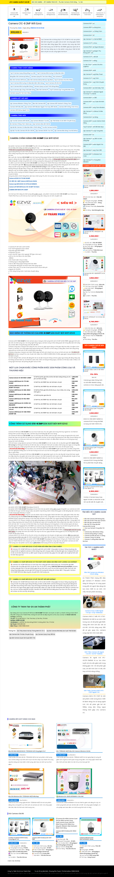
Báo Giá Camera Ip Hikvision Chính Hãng (94, 573)
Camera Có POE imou (90, 43)
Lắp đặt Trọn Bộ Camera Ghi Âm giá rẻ (22, 130)
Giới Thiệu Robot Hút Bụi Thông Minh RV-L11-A (31, 631)
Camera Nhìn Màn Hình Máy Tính (93, 88)
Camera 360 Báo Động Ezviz (92, 27)
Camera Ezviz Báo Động (90, 117)
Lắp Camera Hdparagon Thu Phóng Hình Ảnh (92, 52)
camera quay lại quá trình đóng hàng (46, 86)
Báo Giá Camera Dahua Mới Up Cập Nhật (40, 80)
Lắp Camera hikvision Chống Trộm (20, 103)
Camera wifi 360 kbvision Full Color (92, 155)
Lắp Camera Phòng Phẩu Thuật (93, 74)
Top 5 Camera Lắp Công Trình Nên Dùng (22, 90)
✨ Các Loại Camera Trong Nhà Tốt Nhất (93, 529)
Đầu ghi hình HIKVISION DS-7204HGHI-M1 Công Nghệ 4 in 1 (27, 751)
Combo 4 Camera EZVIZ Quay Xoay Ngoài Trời (93, 487)
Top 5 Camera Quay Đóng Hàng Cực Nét (22, 73)
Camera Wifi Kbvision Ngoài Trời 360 (93, 145)
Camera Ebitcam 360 (90, 98)
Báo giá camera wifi (39, 103)
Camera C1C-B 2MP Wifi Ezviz (25, 23)
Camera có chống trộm (91, 78)
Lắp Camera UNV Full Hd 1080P (92, 39)
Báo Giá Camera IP (42, 90)
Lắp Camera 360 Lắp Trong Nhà (93, 131)
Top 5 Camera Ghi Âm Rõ (53, 83)
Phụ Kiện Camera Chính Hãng (68, 2)
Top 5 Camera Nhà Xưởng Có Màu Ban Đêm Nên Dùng (27, 83)
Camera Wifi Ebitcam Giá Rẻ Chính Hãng (94, 122)
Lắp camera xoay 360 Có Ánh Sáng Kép (92, 139)
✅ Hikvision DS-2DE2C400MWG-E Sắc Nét (70, 796)
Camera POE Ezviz (88, 23)
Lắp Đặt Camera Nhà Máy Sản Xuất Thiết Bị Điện (61, 631)
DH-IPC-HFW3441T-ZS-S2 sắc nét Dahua (94, 317)
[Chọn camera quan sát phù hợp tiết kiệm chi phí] (104, 12)
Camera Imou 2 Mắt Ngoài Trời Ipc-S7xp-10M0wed (94, 611)
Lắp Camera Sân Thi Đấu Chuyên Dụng (21, 634)
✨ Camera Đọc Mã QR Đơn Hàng (93, 532)
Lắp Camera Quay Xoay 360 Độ (45, 634)
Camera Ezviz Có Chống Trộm (92, 31)
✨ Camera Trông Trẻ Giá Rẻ (91, 537)
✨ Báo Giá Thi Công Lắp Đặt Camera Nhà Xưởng (91, 525)
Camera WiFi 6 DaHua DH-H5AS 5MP (66, 831)
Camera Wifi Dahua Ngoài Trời (19, 110)
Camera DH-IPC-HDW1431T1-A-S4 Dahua (94, 274)
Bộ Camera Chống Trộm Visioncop (20, 124)
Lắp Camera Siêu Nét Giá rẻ (41, 124)
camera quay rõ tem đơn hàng (41, 76)
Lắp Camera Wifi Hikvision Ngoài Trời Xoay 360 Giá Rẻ (41, 107)
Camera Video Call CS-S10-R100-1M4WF (94, 370)
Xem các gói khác (14, 861)
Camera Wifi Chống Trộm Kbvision (94, 107)
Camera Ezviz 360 (88, 35)
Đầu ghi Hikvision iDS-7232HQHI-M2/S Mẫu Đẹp (23, 796)
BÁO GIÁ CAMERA (37, 2)
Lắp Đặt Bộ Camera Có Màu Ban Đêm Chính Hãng (25, 127)
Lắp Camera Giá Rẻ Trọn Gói (44, 130)
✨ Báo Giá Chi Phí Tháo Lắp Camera (94, 520)
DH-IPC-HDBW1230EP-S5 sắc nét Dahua (94, 186)
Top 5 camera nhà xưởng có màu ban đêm (50, 73)
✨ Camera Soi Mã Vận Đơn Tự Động (94, 535)
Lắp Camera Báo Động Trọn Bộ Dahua (65, 130)
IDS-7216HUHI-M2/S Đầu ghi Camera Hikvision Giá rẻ (73, 751)
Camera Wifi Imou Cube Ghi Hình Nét (93, 102)
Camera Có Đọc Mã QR (90, 57)
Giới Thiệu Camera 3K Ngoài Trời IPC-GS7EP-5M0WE (94, 653)
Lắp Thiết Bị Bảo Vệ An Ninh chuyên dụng (62, 121)
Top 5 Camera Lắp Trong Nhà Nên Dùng (62, 90)
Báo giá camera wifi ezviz (18, 80)
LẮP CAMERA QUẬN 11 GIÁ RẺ (19, 2)
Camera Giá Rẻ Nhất (89, 70)
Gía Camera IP (57, 76)
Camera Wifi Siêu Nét (16, 107)
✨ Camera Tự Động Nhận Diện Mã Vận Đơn (93, 540)
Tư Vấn (80, 2)
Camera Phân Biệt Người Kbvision (93, 47)
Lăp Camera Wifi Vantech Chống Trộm (59, 103)
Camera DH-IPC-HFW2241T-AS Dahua (93, 232)
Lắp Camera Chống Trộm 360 (92, 150)
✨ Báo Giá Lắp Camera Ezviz (91, 522)
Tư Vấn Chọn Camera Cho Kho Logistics (92, 65)
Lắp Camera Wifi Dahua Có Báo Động (93, 112)
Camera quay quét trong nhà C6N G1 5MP (93, 409)
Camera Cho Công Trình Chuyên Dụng (93, 83)
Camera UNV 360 (88, 135)
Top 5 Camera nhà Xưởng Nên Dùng (21, 86)
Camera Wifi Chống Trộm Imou (68, 107)
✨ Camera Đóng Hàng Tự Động (92, 534)
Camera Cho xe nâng (90, 61)
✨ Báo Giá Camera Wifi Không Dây (93, 519)
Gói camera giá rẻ (16, 814)
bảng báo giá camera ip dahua (20, 76)
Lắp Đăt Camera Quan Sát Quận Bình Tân (22, 638)
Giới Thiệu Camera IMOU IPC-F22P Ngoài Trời (94, 691)
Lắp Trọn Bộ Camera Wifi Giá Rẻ (19, 121)
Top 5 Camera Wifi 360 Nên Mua (93, 127)
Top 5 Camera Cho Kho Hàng (63, 80)
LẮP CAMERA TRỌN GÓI (50, 2)
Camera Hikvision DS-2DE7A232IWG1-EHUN (87, 838)
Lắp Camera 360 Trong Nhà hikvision (91, 161)
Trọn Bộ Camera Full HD (49, 127)
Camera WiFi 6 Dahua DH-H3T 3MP (41, 838)
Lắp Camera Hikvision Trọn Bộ (40, 121)
